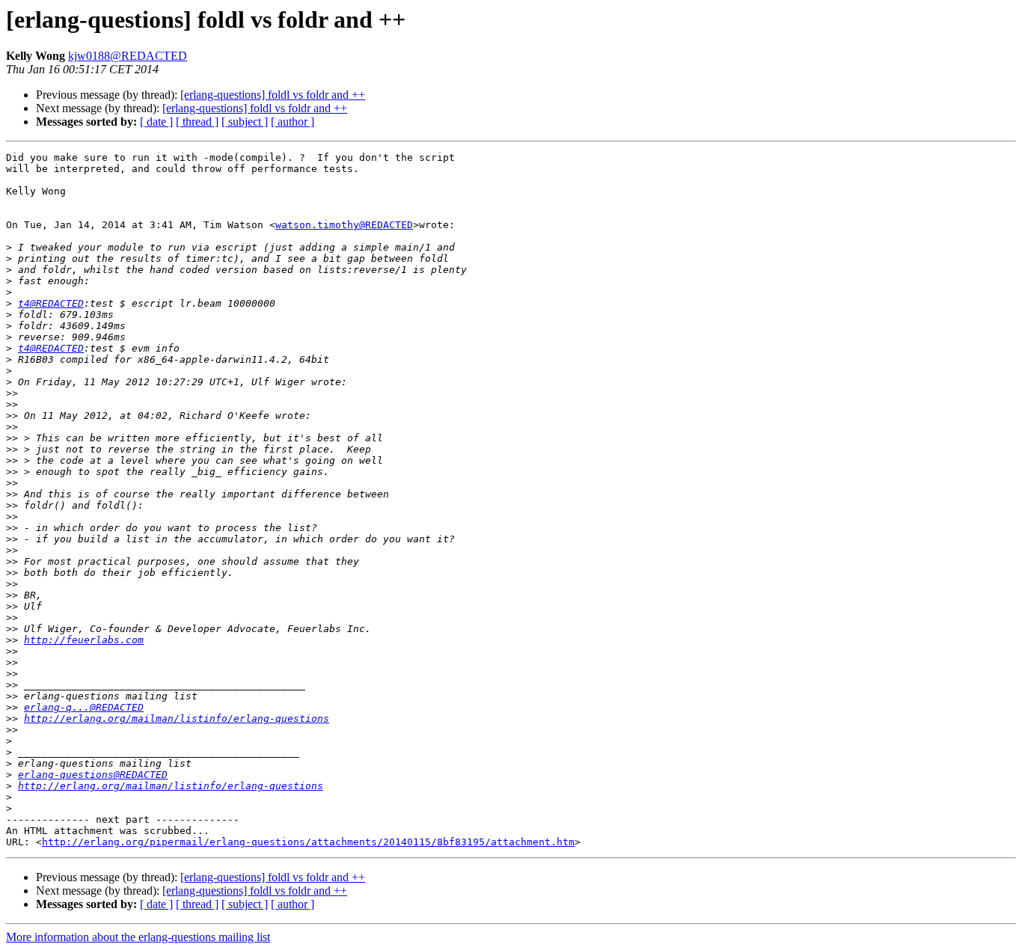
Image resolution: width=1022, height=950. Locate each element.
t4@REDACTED (51, 303)
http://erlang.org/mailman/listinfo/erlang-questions (176, 718)
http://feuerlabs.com (84, 640)
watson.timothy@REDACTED (344, 224)
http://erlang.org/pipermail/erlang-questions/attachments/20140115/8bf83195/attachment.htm (308, 842)
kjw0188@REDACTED (127, 55)
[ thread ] (197, 121)
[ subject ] (244, 121)
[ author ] (292, 121)
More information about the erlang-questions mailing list (138, 937)
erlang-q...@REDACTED (84, 707)
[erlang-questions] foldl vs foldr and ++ (272, 94)
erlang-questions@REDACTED (93, 774)
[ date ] (156, 121)
